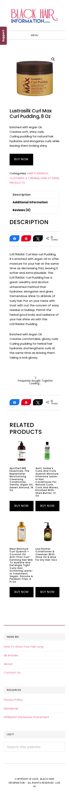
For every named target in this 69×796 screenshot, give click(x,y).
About (8, 664)
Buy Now (21, 159)
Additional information (30, 202)
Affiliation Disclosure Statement (26, 717)
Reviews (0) (21, 210)
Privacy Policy (13, 700)
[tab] (34, 195)
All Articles (11, 655)
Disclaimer (11, 708)
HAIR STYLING (50, 178)
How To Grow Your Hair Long (23, 647)
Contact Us (12, 672)
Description (21, 195)
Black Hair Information (34, 15)
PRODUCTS (17, 183)
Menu (34, 35)
